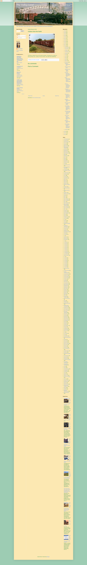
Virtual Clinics (66, 380)
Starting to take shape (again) (67, 70)
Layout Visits (66, 277)
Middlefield (66, 285)
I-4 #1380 (65, 234)
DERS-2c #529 (66, 193)
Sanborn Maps (66, 350)
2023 (65, 35)
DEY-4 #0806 (66, 200)
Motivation (65, 293)
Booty (65, 159)
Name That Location (66, 296)
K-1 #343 (65, 259)
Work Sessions (66, 392)
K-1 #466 (65, 265)
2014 (65, 132)
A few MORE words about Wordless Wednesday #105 (67, 108)
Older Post (57, 95)
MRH (65, 294)
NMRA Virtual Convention (66, 306)
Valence (65, 374)
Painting (65, 315)
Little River (66, 281)
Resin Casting (66, 343)
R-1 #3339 (66, 333)
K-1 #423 (65, 264)
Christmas (65, 169)
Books (65, 158)
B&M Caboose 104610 (66, 147)
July (66, 54)
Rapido (65, 339)
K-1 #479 (65, 266)
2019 (65, 41)
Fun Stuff (65, 218)
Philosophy (66, 317)
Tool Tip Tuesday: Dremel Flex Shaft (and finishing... (67, 85)
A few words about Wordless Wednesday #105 (67, 117)
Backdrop (65, 149)
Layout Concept (66, 270)
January (66, 129)
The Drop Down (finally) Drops (67, 103)
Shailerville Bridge (67, 353)
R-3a (65, 334)
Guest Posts (66, 227)
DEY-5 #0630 (66, 207)
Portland (65, 324)
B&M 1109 (65, 145)
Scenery (65, 352)
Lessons (65, 279)
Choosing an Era (67, 164)
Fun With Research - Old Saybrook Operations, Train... (68, 74)
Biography (65, 155)
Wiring (65, 387)
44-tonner (65, 140)
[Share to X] (44, 59)
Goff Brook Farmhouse (66, 226)
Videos (65, 378)
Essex (65, 214)
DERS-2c (65, 192)
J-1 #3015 (65, 246)
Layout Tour (66, 275)
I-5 (64, 235)
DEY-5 (65, 201)
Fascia (65, 215)
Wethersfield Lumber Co (66, 386)
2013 (65, 134)
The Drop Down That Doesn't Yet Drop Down (67, 112)
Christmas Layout (67, 170)
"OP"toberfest (66, 139)
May (66, 57)
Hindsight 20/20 (66, 231)
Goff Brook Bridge (67, 223)
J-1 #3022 (65, 251)
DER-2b (65, 181)
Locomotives (66, 283)
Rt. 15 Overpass (66, 348)
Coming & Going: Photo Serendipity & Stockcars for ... (67, 91)
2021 (65, 38)
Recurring (65, 340)
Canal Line (66, 162)
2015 (65, 131)
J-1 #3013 (65, 244)
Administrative (66, 141)
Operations (66, 313)
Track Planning (66, 368)
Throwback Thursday (66, 364)
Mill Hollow (66, 288)
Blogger (48, 556)
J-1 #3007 (65, 242)
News (65, 300)
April (66, 59)
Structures (65, 358)
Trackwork (65, 371)
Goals (65, 222)
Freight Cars (66, 216)
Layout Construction (66, 272)
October (66, 50)
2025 (65, 32)
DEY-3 (65, 197)
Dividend (65, 211)
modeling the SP (20, 66)
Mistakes (65, 289)
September (67, 51)
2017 (65, 44)
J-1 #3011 (65, 243)
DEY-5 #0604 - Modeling (66, 205)
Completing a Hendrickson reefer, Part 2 (20, 68)
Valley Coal (66, 375)
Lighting (65, 280)
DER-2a (65, 180)
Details (65, 195)
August (66, 53)
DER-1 (65, 179)
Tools (65, 367)
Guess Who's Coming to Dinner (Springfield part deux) (67, 126)
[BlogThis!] (43, 59)
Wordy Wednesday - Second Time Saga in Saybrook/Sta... (67, 80)
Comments (20, 37)
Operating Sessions (65, 312)
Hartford (65, 229)
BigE (65, 154)
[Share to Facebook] (45, 59)
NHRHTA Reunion (67, 303)
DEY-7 (65, 209)
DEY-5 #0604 (66, 202)
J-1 (64, 240)
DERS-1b (65, 183)
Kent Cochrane (66, 268)
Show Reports (66, 355)
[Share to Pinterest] (46, 59)
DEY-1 (65, 196)
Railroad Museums (67, 337)
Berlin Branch (66, 153)
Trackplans (66, 370)
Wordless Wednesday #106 (67, 100)
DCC (65, 175)
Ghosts (65, 220)
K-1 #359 (65, 261)
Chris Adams (20, 48)
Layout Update (66, 276)
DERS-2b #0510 (67, 190)
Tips (64, 366)
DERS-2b (65, 186)
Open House (66, 310)
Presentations (66, 325)
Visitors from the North (67, 67)
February (66, 62)
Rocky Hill (65, 347)
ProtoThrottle (66, 329)
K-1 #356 (65, 260)
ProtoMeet (65, 328)
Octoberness (66, 307)
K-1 (64, 256)
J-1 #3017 (65, 248)
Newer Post (30, 95)
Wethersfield (66, 384)
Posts (19, 35)
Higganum (66, 230)
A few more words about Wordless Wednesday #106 (67, 96)
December (67, 47)
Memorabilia (66, 284)
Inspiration (66, 239)
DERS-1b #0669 (67, 184)
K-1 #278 (65, 257)
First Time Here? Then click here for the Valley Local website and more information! (34, 26)
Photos (65, 321)
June (66, 56)
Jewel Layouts (66, 255)
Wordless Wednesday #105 (67, 121)
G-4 (64, 219)
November (67, 48)
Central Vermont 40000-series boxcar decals (20, 90)
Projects (65, 326)
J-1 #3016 (65, 247)
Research (65, 342)
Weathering (66, 381)
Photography (66, 320)
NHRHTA (65, 301)
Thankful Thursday (67, 359)
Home (44, 95)
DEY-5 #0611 (66, 206)
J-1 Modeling (66, 252)
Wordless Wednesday (66, 391)
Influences (65, 238)
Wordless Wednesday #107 (67, 64)
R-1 (64, 332)
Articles (65, 144)
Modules (65, 292)
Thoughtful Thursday (66, 362)
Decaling (65, 176)
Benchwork (66, 151)
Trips (65, 372)
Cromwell (65, 174)
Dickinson (65, 210)
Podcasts (65, 322)
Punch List (66, 330)
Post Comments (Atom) (37, 97)
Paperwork (66, 316)
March (66, 60)
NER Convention (67, 298)
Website (65, 382)
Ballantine (65, 150)
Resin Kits (65, 344)
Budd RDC (66, 160)
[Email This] (41, 59)
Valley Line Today (67, 376)
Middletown (66, 287)
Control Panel (66, 172)
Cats (64, 163)
